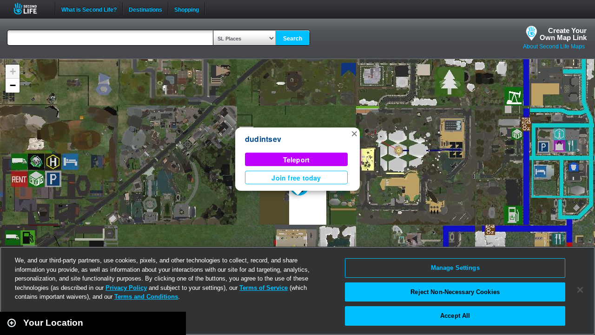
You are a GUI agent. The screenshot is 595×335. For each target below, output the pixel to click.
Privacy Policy (126, 287)
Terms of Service (263, 287)
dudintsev (263, 139)
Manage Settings (455, 267)
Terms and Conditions (146, 296)
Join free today (296, 177)
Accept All (455, 315)
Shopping (186, 9)
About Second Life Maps (554, 46)
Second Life (30, 8)
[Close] (580, 290)
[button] (354, 133)
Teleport (296, 159)
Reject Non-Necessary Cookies (455, 291)
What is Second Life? (89, 9)
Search (292, 38)
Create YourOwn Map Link (563, 34)
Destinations (145, 9)
